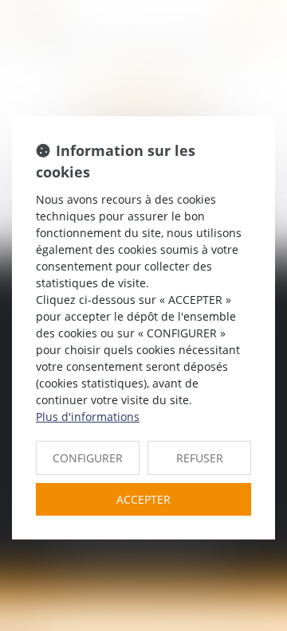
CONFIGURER (88, 457)
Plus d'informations (88, 416)
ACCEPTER (143, 499)
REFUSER (199, 457)
